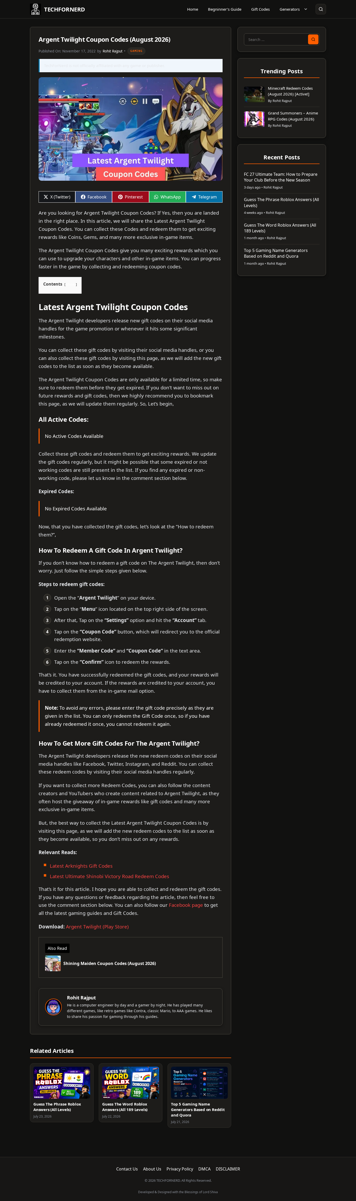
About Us (152, 1169)
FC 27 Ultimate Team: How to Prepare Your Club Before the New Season (280, 177)
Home (192, 9)
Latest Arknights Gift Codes (82, 865)
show (70, 284)
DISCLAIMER (228, 1169)
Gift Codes (260, 9)
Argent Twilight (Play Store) (97, 926)
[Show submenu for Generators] (305, 9)
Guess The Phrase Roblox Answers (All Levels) (57, 1106)
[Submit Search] (313, 39)
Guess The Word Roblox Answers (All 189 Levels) (125, 1106)
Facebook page (186, 905)
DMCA (204, 1169)
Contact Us (127, 1169)
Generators (290, 9)
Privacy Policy (180, 1169)
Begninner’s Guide (224, 9)
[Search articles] (321, 9)
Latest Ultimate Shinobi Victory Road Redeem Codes (109, 876)
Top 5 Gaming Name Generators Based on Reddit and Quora (198, 1109)
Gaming (136, 51)
